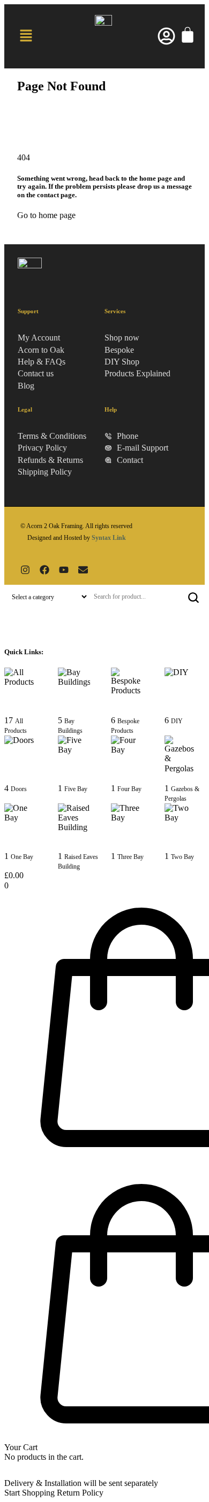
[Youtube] (63, 569)
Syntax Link (109, 537)
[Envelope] (83, 569)
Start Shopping (29, 1492)
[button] (25, 36)
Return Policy (80, 1492)
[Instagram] (25, 569)
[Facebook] (44, 569)
